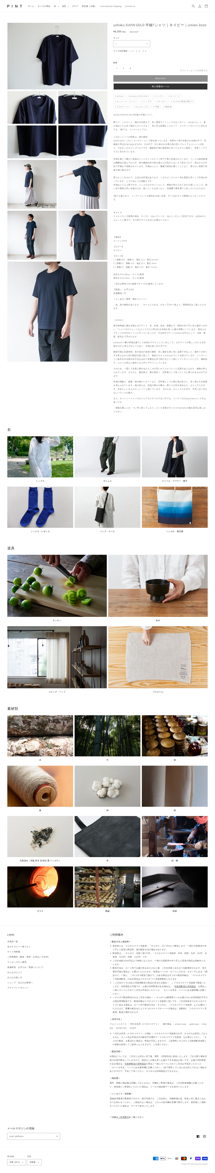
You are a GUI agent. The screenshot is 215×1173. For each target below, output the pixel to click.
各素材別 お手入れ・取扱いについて (25, 967)
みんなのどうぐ (14, 972)
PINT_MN (190, 1164)
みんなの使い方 (14, 977)
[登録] (57, 1136)
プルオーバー (123, 107)
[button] (56, 6)
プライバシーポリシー (18, 987)
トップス (147, 101)
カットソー (175, 96)
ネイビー (162, 101)
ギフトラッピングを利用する (194, 70)
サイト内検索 (13, 951)
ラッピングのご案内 (16, 962)
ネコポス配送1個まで (183, 101)
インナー (159, 96)
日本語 (32, 1162)
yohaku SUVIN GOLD (139, 96)
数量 (115, 62)
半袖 (157, 107)
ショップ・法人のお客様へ (20, 982)
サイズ (116, 38)
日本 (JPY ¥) (15, 1162)
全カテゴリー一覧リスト (19, 946)
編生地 (168, 107)
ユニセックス (142, 107)
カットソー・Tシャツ (127, 101)
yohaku (120, 96)
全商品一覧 (12, 941)
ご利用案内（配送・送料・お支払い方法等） (28, 957)
